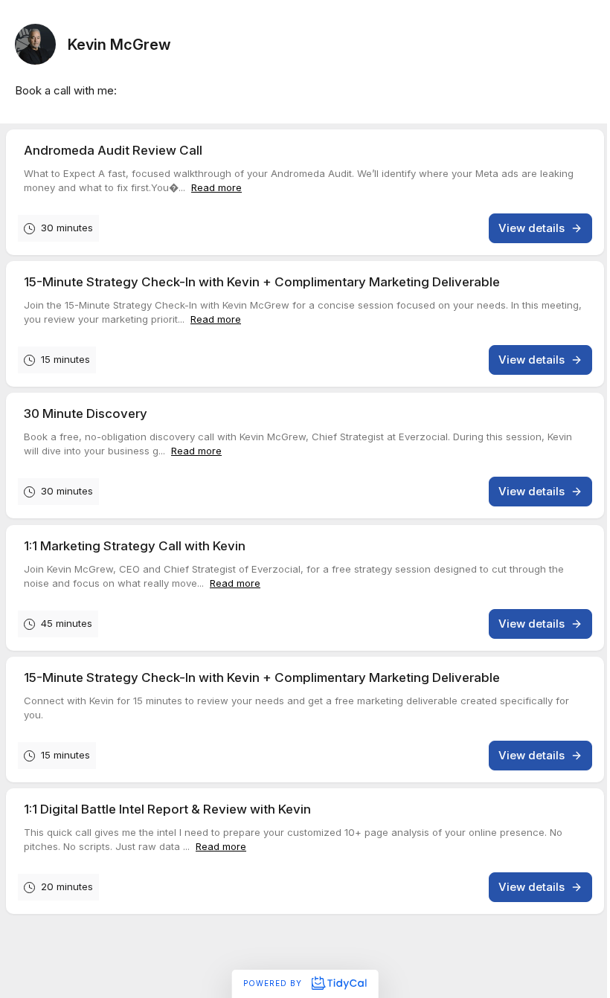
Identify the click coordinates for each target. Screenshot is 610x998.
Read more (216, 187)
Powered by (274, 983)
